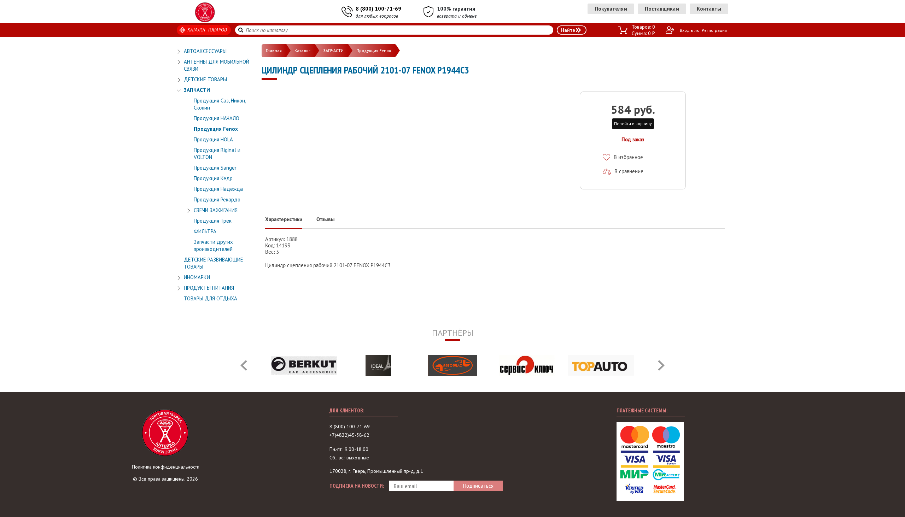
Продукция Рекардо (217, 199)
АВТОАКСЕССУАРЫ (205, 51)
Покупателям (611, 8)
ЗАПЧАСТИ (197, 90)
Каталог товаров (207, 30)
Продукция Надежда (218, 189)
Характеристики (283, 219)
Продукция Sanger (215, 167)
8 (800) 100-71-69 (378, 8)
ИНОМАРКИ (197, 277)
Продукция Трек (213, 220)
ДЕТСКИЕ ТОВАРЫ (205, 79)
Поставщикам (662, 8)
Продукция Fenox (216, 128)
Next (661, 365)
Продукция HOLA (213, 139)
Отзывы (325, 219)
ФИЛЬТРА (205, 231)
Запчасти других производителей (213, 245)
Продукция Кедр (213, 178)
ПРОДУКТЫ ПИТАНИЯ (209, 287)
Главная (274, 50)
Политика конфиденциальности (165, 467)
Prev (243, 365)
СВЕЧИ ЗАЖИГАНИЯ (216, 210)
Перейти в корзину (633, 123)
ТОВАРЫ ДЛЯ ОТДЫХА (210, 298)
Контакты (709, 8)
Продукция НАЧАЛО (216, 118)
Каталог (302, 50)
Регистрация (714, 30)
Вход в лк (689, 30)
